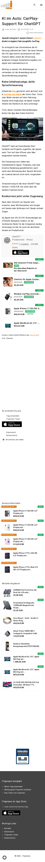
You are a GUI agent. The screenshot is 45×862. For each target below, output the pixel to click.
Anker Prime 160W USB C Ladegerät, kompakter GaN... (25, 632)
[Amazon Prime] (29, 314)
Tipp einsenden (12, 416)
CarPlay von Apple (13, 94)
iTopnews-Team (13, 419)
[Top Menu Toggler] (41, 5)
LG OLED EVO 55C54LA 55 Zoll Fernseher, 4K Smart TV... (26, 683)
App (14, 91)
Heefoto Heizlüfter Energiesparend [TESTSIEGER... (27, 645)
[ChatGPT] (7, 243)
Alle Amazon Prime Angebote (27, 263)
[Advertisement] (22, 471)
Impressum (11, 432)
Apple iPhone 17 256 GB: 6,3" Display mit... (25, 512)
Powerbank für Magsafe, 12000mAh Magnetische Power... (23, 605)
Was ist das (34, 335)
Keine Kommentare (36, 33)
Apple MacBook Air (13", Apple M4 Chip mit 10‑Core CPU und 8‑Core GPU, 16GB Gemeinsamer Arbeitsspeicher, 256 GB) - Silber (27, 323)
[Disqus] (22, 371)
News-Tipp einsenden (13, 787)
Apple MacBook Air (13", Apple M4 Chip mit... (26, 671)
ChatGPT (37, 38)
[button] (4, 857)
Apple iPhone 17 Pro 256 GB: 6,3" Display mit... (25, 554)
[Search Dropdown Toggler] (35, 5)
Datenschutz (11, 435)
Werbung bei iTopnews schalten (17, 790)
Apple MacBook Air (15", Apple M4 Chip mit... (26, 658)
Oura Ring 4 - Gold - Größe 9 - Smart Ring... (26, 619)
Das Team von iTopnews (14, 793)
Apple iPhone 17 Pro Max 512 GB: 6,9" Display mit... (25, 568)
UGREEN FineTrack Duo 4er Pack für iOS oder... (25, 591)
